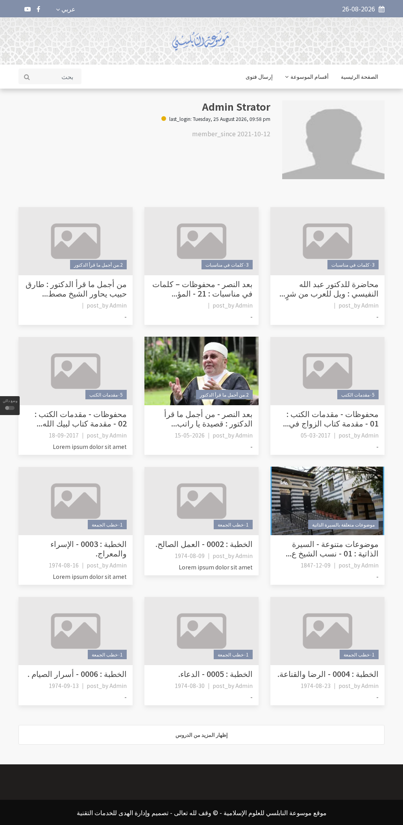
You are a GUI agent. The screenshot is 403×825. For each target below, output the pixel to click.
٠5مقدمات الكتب (358, 394)
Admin (370, 305)
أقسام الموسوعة (309, 76)
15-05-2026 (190, 435)
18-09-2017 (64, 435)
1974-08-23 (316, 686)
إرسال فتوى (259, 76)
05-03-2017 (316, 435)
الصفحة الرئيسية (359, 76)
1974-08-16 (64, 565)
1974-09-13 (64, 686)
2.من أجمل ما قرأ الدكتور (98, 264)
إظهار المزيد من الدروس (202, 734)
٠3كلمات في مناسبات (353, 264)
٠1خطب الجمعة (233, 524)
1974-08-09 (190, 556)
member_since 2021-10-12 (231, 133)
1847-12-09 (316, 565)
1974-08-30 (190, 686)
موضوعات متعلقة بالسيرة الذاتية (343, 524)
